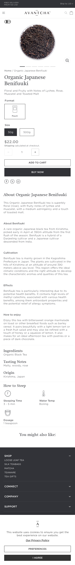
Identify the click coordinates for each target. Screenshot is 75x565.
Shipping (9, 145)
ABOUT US (10, 500)
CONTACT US (11, 490)
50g (10, 132)
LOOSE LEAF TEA (14, 460)
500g (27, 132)
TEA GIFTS (10, 476)
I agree (38, 557)
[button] (3, 12)
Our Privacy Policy (37, 540)
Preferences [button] (37, 549)
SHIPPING (9, 510)
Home (7, 70)
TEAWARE (10, 472)
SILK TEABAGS (12, 464)
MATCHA (9, 468)
